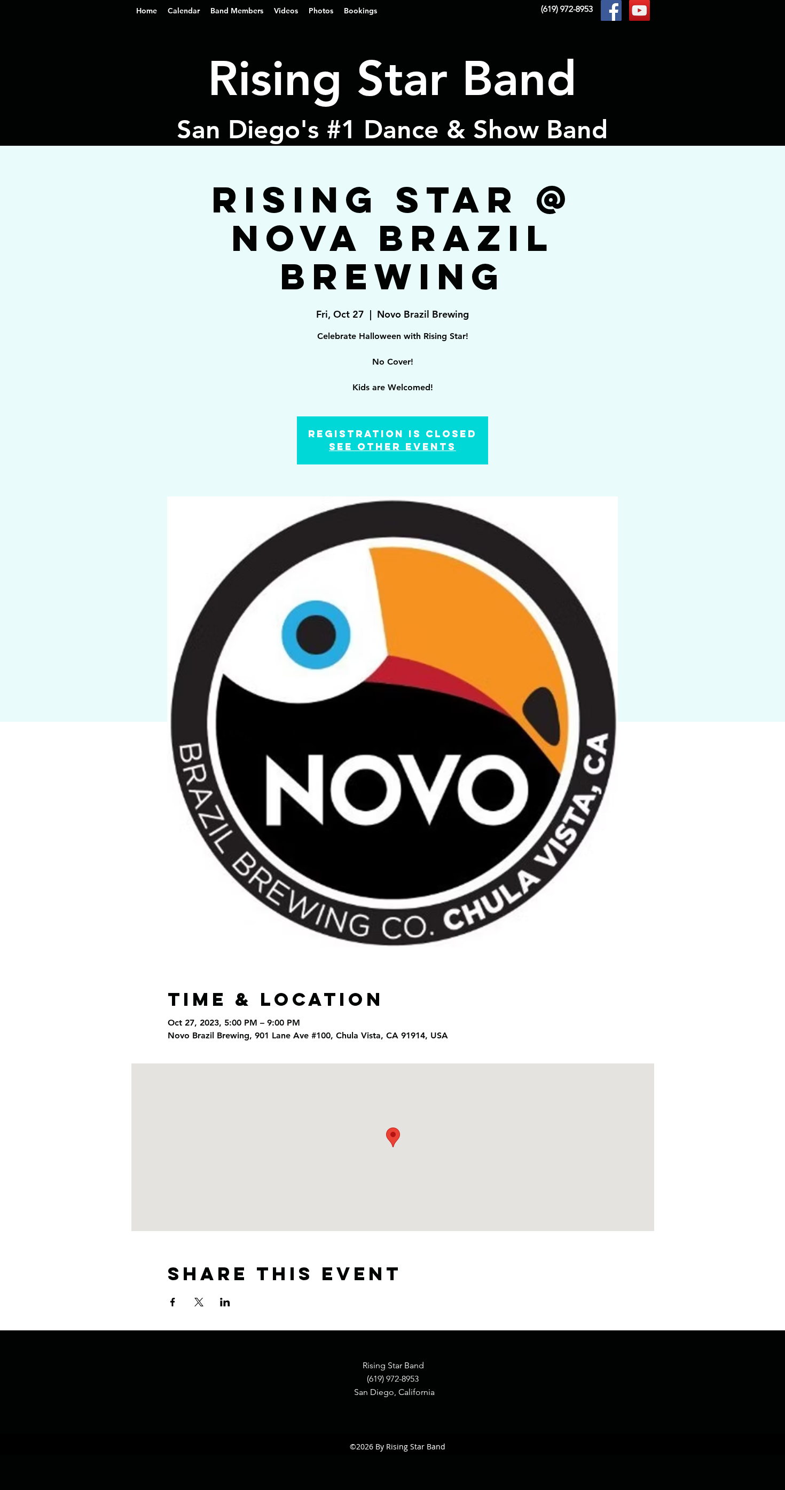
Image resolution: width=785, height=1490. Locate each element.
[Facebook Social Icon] (611, 10)
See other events (392, 446)
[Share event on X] (199, 1302)
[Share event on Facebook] (173, 1302)
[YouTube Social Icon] (639, 10)
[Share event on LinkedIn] (225, 1302)
